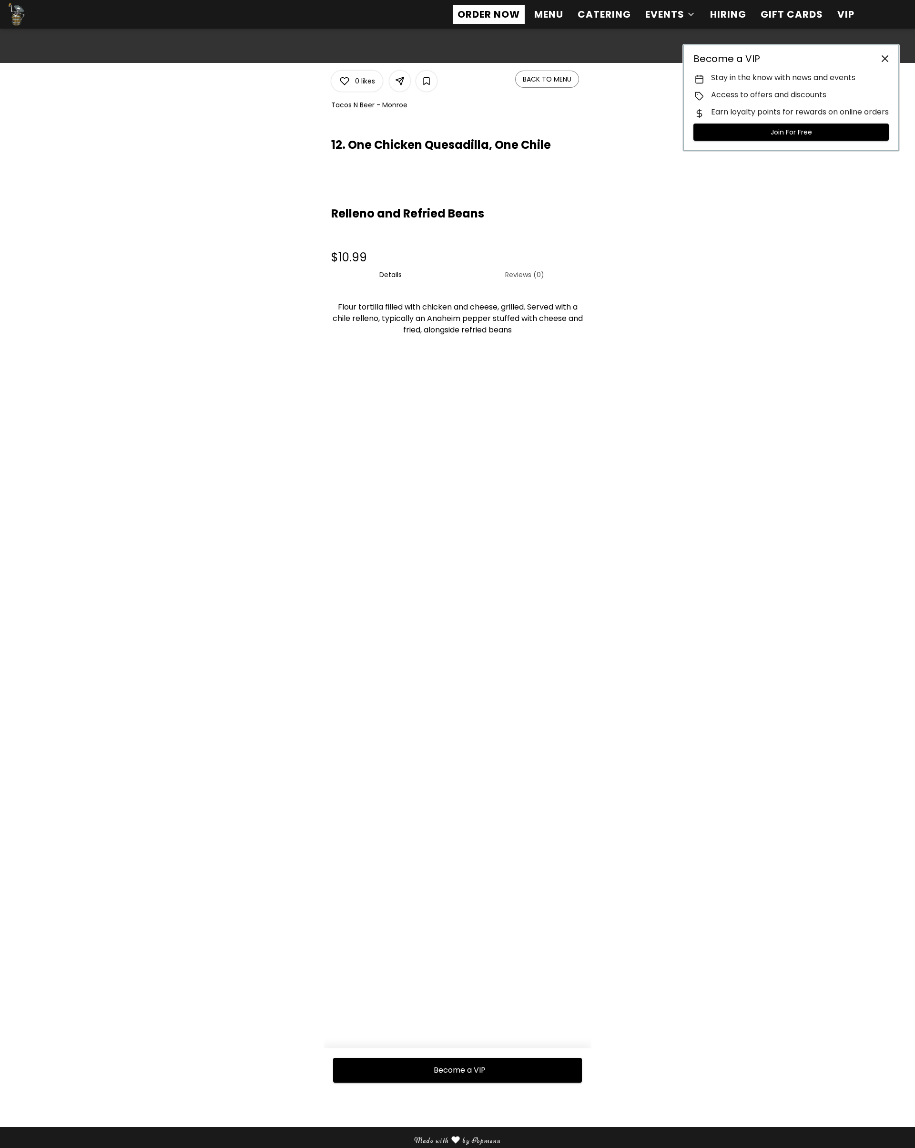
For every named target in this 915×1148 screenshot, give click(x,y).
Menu (548, 14)
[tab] (391, 274)
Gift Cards (792, 14)
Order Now (489, 14)
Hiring (728, 14)
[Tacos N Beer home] (50, 14)
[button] (670, 14)
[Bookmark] (426, 81)
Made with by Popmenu (254, 1140)
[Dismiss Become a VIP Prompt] (885, 58)
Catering (604, 14)
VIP (845, 14)
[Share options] (399, 81)
